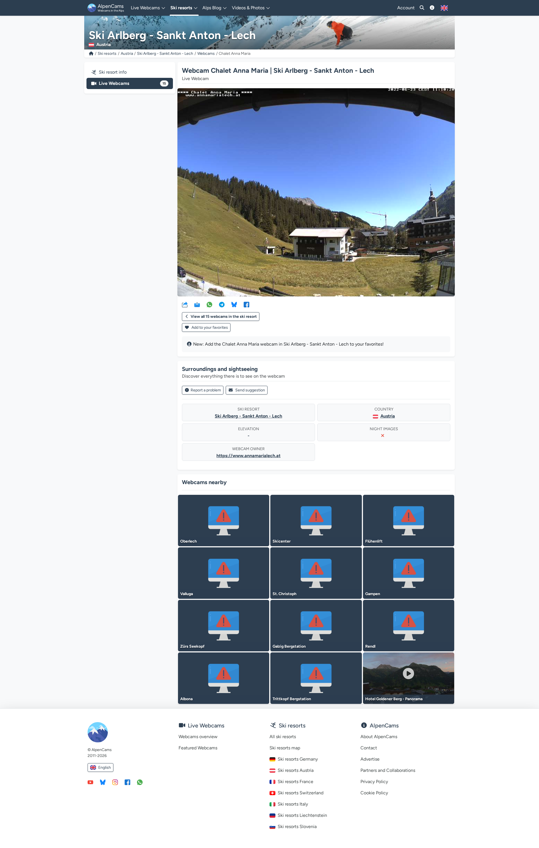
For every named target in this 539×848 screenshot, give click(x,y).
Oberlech (188, 541)
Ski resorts (107, 53)
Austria (127, 53)
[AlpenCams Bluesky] (103, 782)
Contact (368, 747)
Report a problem (206, 390)
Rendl (370, 646)
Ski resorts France (295, 781)
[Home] (91, 53)
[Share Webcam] (185, 304)
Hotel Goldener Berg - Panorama (393, 699)
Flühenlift (374, 541)
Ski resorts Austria (296, 770)
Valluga (186, 593)
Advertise (370, 759)
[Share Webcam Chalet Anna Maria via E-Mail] (197, 304)
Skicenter (282, 541)
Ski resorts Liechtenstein (302, 815)
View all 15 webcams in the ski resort (224, 316)
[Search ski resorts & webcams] (422, 7)
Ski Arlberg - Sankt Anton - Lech (165, 53)
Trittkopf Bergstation (292, 699)
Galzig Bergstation (289, 646)
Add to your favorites (209, 327)
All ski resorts (283, 736)
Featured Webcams (198, 747)
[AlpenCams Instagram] (115, 782)
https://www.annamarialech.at (248, 455)
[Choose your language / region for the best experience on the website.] (444, 7)
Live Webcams (132, 83)
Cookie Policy (374, 792)
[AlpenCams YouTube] (90, 782)
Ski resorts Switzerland (300, 792)
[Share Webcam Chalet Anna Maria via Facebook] (246, 304)
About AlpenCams (378, 736)
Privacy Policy (374, 781)
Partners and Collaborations (387, 770)
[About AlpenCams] (432, 7)
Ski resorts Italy (293, 804)
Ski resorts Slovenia (297, 826)
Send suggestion (250, 390)
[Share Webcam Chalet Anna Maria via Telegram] (222, 304)
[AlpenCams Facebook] (127, 782)
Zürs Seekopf (192, 646)
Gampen (372, 593)
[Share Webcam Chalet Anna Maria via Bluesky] (234, 304)
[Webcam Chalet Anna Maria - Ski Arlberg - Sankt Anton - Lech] (316, 192)
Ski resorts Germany (298, 759)
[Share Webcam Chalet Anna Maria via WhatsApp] (209, 304)
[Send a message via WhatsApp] (140, 782)
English (104, 767)
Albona (186, 699)
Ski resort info (113, 72)
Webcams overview (198, 736)
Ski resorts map (285, 747)
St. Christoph (284, 593)
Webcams (206, 53)
